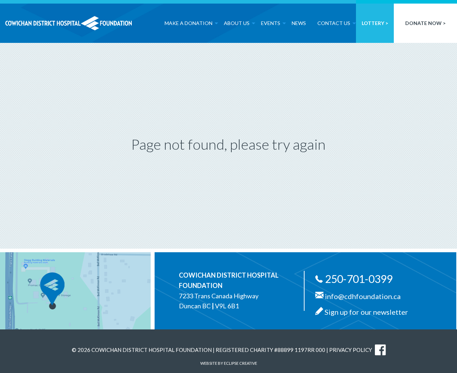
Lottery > (375, 23)
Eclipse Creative (240, 363)
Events (270, 23)
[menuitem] (188, 21)
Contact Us (333, 23)
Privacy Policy (350, 350)
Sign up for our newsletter (365, 312)
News (299, 23)
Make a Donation (188, 23)
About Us (237, 23)
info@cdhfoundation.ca (362, 296)
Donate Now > (425, 23)
